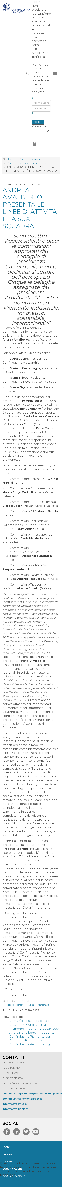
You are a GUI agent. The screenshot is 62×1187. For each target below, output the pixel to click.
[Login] (34, 144)
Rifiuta (15, 1180)
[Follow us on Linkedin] (16, 1132)
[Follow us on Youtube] (36, 1132)
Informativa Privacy (15, 1103)
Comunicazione (30, 159)
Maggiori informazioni (31, 1184)
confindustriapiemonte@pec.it (22, 1098)
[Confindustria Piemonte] (16, 7)
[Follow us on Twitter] (26, 1132)
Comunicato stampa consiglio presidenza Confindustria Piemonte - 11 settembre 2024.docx (34, 1024)
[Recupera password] (32, 113)
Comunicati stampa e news (26, 163)
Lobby (6, 1147)
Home (11, 159)
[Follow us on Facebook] (7, 1132)
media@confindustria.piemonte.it (27, 1004)
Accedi (38, 122)
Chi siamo (8, 1154)
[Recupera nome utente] (32, 97)
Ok (4, 1180)
